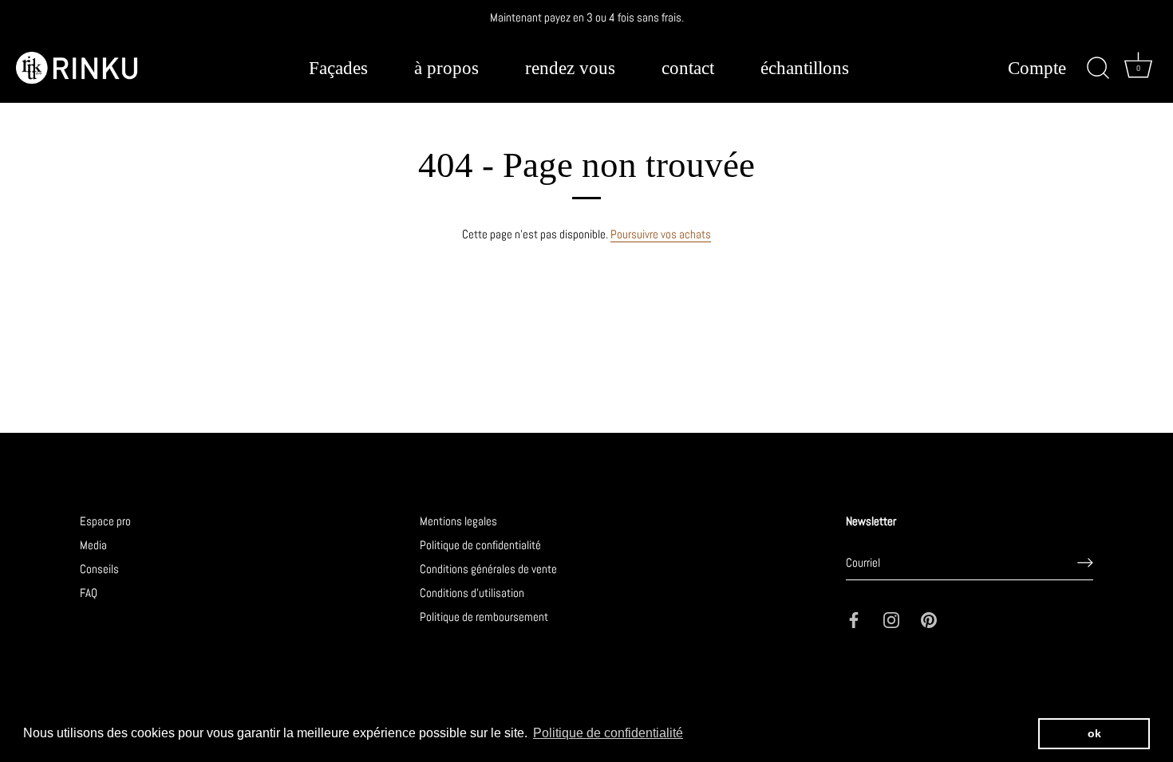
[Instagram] (891, 618)
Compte (1037, 69)
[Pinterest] (929, 618)
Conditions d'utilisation (472, 592)
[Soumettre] (1085, 563)
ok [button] (1094, 733)
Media (93, 544)
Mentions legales (458, 520)
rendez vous (570, 68)
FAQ (88, 592)
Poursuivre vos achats (660, 234)
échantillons (804, 68)
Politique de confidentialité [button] (608, 733)
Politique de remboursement (484, 616)
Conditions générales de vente (488, 568)
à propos (446, 68)
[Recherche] (1098, 68)
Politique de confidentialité (480, 544)
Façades (338, 68)
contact (688, 68)
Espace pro (105, 520)
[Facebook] (854, 618)
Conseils (99, 568)
